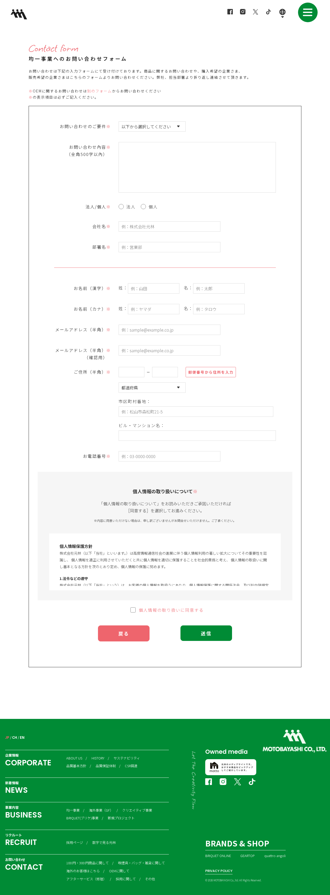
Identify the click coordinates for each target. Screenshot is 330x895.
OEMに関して (119, 871)
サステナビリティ (126, 758)
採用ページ (74, 842)
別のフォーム (99, 90)
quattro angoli (275, 855)
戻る (123, 633)
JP (7, 737)
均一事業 (73, 810)
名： (188, 288)
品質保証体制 (106, 766)
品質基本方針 (76, 766)
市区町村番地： (135, 400)
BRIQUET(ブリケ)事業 (82, 818)
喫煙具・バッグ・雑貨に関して (141, 863)
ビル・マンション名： (142, 424)
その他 (150, 879)
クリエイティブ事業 (137, 810)
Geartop (247, 855)
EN (22, 737)
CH (14, 737)
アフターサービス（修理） (86, 879)
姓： (123, 288)
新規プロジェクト (121, 818)
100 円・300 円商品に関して (87, 863)
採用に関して (126, 879)
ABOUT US (74, 758)
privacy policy (219, 871)
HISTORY (98, 758)
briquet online (218, 855)
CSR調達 (131, 766)
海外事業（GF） (101, 810)
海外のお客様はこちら (83, 871)
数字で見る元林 (104, 842)
